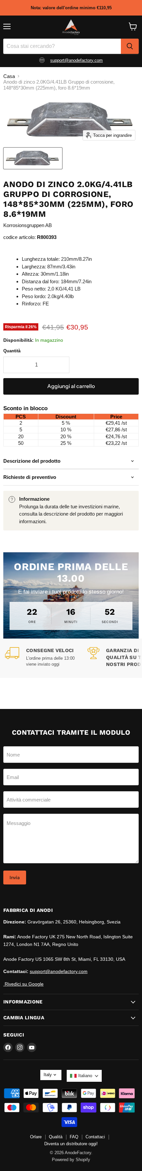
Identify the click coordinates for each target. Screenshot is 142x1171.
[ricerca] (130, 46)
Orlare (36, 1136)
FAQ (74, 1136)
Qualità (55, 1136)
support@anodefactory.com (76, 60)
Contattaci (95, 1136)
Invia (15, 877)
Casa (9, 76)
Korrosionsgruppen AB (27, 225)
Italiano (85, 1075)
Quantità (11, 350)
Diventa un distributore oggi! (71, 1143)
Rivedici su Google (23, 984)
